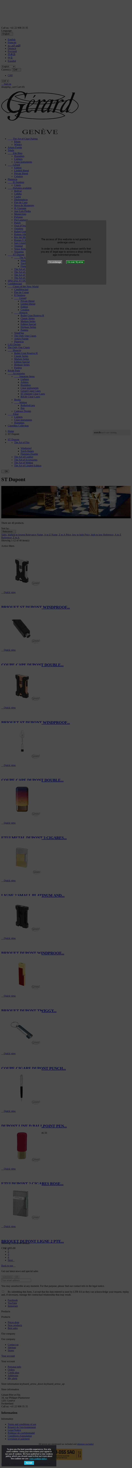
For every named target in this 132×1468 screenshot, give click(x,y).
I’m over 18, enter (75, 262)
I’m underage (55, 262)
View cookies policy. (38, 1459)
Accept (29, 1463)
